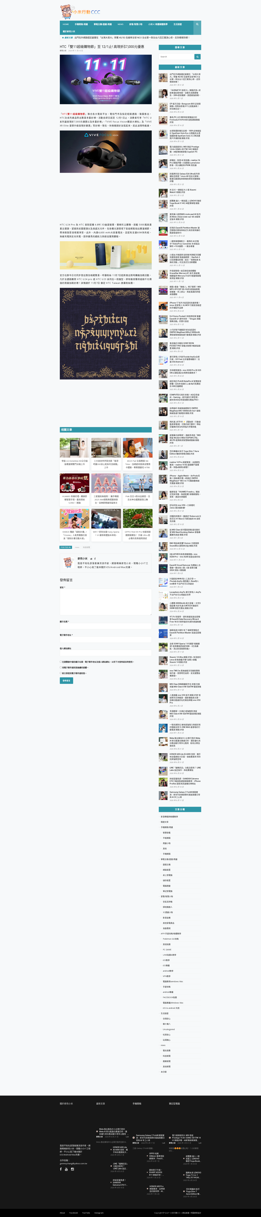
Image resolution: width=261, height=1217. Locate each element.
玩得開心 (166, 1040)
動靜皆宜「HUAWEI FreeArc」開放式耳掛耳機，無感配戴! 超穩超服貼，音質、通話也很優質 (185, 494)
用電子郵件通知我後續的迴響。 (75, 667)
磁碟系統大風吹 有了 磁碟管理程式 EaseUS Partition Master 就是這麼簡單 (185, 632)
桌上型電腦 (167, 875)
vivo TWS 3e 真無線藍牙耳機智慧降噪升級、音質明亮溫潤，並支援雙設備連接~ (185, 673)
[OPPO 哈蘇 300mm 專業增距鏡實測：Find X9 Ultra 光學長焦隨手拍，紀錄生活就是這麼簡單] (139, 1157)
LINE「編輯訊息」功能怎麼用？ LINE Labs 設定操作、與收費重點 (120, 1166)
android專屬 (168, 992)
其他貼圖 (166, 944)
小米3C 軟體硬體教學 (158, 24)
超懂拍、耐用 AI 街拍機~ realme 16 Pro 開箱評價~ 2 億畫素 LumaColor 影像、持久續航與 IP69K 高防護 (185, 162)
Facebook (73, 1213)
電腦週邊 (166, 886)
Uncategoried (169, 1029)
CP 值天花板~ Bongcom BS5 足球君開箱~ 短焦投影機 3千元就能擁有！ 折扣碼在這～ (185, 106)
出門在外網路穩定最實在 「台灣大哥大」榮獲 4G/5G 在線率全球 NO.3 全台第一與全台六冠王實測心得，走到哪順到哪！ (132, 37)
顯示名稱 (64, 621)
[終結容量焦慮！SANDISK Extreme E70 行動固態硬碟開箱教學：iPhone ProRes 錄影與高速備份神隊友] (102, 1183)
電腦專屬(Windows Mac (173, 1003)
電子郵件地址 (66, 635)
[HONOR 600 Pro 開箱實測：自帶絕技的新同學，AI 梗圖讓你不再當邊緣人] (139, 1189)
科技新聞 (86, 547)
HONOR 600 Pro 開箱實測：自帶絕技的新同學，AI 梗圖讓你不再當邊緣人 (157, 1188)
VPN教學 (166, 976)
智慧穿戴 (166, 832)
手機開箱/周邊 (81, 24)
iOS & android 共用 (171, 1008)
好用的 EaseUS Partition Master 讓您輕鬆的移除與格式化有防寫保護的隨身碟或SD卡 (185, 230)
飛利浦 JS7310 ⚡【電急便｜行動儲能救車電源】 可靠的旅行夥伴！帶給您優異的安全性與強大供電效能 (185, 424)
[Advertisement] (106, 196)
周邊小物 (166, 843)
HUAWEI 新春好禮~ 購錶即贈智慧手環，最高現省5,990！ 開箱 (74, 499)
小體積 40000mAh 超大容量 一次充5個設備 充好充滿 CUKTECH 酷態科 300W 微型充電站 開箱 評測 (185, 605)
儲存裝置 (166, 880)
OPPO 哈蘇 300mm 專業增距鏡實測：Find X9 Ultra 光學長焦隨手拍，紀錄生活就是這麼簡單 (156, 1155)
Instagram (98, 1213)
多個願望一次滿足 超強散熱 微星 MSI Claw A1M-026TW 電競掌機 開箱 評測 (185, 713)
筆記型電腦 (167, 891)
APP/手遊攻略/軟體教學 (171, 933)
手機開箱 (166, 854)
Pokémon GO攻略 (171, 939)
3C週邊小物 (168, 912)
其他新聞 (166, 1066)
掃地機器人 (167, 907)
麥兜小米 (63, 51)
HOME (66, 24)
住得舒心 (166, 1018)
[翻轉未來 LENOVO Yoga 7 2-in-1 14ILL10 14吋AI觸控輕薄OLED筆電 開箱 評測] (175, 1175)
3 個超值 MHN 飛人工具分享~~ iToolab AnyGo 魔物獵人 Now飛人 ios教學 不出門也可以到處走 (184, 581)
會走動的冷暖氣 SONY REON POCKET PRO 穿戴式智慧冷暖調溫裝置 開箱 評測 (185, 345)
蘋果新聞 (166, 1061)
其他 (165, 848)
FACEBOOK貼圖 (170, 997)
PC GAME (167, 949)
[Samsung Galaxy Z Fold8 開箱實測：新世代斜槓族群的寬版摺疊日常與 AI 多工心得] (149, 1121)
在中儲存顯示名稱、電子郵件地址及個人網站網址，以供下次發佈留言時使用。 (98, 662)
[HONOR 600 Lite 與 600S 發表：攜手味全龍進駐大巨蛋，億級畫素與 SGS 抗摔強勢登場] (102, 1150)
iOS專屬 (166, 965)
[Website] (91, 559)
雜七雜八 (166, 1024)
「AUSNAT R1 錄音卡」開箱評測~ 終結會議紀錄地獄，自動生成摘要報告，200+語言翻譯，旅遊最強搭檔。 (185, 92)
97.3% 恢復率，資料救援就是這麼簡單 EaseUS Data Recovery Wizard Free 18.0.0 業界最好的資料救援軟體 (185, 619)
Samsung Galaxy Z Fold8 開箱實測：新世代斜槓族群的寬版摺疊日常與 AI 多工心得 (185, 794)
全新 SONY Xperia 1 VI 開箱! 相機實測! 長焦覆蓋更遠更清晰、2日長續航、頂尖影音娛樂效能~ (185, 646)
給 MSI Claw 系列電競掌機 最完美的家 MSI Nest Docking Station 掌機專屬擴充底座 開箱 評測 (185, 532)
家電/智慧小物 (135, 24)
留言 (62, 587)
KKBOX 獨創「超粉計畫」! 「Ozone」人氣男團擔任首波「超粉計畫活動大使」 (74, 535)
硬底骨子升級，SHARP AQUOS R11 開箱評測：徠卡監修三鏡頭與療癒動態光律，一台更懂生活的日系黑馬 (156, 1172)
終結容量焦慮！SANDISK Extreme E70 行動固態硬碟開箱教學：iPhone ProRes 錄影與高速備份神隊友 (185, 781)
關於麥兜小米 (69, 31)
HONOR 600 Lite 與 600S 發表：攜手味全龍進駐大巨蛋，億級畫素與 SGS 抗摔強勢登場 (185, 756)
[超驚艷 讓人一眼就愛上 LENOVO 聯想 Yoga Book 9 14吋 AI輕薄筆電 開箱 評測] (175, 1159)
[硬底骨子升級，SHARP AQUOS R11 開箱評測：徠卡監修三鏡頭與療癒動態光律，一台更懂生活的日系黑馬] (139, 1173)
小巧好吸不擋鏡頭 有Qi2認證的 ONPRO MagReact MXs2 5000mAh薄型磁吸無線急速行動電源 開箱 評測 (185, 332)
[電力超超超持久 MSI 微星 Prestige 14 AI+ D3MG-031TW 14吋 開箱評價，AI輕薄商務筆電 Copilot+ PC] (185, 1121)
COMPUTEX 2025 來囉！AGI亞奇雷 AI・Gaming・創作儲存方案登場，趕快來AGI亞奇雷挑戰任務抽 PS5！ (185, 397)
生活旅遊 (178, 24)
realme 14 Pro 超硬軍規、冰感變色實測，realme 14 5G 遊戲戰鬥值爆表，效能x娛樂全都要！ (185, 464)
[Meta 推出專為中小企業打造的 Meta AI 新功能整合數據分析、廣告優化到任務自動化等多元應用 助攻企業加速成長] (112, 1117)
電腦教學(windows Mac (173, 981)
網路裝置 (166, 870)
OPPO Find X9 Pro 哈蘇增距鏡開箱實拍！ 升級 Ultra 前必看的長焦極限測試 (138, 535)
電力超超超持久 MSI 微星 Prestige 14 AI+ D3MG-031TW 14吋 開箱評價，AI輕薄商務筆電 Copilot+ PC (184, 149)
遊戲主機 (166, 864)
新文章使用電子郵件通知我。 (74, 673)
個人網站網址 (65, 648)
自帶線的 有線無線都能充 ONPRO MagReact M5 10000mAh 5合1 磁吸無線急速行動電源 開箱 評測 (185, 410)
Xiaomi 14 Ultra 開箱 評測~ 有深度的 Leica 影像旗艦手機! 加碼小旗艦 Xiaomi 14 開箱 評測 (185, 659)
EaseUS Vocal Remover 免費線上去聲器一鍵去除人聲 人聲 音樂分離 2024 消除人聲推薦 (185, 567)
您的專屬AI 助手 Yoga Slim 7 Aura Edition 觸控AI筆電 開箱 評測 (193, 1191)
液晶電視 (166, 928)
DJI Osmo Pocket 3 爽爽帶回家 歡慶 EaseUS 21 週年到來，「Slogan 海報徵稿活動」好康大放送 (185, 318)
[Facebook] (95, 559)
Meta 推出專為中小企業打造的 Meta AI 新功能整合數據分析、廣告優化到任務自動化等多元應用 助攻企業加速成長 (113, 1131)
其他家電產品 (168, 923)
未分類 (164, 1072)
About (62, 1213)
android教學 (168, 971)
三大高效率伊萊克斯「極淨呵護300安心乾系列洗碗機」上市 (106, 464)
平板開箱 (166, 838)
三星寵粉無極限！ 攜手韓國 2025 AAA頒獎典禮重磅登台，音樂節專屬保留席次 (106, 499)
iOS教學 (166, 960)
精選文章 (164, 822)
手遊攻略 (166, 987)
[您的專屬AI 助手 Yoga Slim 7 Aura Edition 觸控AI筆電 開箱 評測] (175, 1191)
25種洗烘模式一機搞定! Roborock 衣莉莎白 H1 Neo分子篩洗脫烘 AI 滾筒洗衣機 (185, 518)
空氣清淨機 (167, 902)
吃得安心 (166, 1034)
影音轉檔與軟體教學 (169, 816)
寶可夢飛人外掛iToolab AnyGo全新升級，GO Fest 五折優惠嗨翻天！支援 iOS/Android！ (185, 359)
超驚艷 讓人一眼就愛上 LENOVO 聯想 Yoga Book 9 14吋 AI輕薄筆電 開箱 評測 (185, 203)
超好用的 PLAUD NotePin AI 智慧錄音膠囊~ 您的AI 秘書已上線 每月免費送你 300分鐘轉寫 (185, 383)
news (120, 24)
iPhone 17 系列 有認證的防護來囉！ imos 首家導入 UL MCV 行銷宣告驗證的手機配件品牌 (185, 305)
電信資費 (166, 1050)
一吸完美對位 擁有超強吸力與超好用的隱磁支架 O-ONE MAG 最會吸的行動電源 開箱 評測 (185, 727)
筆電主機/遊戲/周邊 (103, 24)
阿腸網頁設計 (196, 1213)
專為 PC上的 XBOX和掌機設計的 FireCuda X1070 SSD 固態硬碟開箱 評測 (185, 119)
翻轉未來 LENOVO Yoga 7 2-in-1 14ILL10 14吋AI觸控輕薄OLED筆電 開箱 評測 (193, 1175)
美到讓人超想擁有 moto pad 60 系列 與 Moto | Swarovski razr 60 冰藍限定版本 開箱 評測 (185, 216)
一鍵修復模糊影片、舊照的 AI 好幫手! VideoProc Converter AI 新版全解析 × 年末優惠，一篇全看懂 (185, 243)
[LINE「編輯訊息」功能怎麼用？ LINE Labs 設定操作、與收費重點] (102, 1167)
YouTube (86, 1213)
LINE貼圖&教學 (169, 955)
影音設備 (166, 918)
